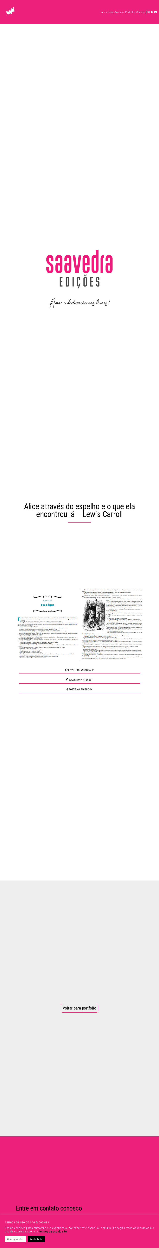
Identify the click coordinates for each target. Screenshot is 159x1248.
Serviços (119, 12)
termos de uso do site (53, 1231)
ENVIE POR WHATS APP (81, 669)
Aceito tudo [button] (36, 1239)
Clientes (140, 12)
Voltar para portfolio (79, 1008)
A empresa (107, 12)
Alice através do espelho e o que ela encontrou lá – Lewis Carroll (79, 510)
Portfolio (130, 12)
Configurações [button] (15, 1239)
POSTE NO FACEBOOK (80, 689)
